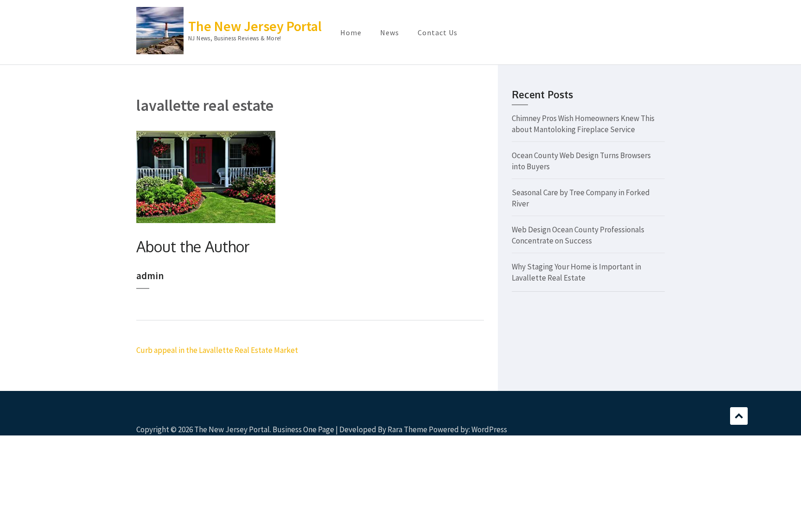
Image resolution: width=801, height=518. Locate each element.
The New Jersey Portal (255, 26)
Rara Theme (407, 429)
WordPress (489, 429)
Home (351, 32)
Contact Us (438, 32)
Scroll (739, 416)
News (389, 32)
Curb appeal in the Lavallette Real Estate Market (217, 350)
